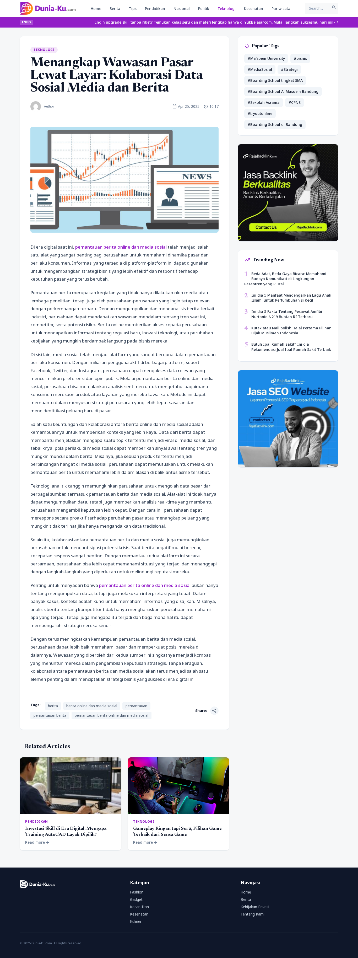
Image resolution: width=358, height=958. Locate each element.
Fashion (136, 892)
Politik (203, 8)
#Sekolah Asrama (264, 102)
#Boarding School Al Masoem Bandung (283, 91)
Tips (133, 8)
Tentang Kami (252, 914)
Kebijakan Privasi (255, 906)
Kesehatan (253, 8)
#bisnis (300, 58)
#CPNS (295, 102)
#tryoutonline (260, 113)
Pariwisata (281, 8)
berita (53, 705)
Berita (115, 8)
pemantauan (136, 705)
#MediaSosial (260, 69)
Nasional (181, 8)
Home (96, 8)
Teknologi (227, 8)
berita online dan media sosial (91, 705)
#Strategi (289, 69)
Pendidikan (155, 8)
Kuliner (136, 921)
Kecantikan (139, 906)
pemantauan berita (50, 715)
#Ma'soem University (266, 58)
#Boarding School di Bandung (275, 124)
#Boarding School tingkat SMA (275, 80)
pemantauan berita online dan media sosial (121, 247)
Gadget (136, 899)
